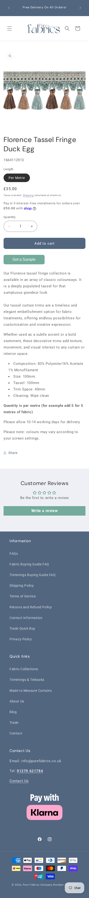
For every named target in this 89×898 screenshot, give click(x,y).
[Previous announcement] (9, 8)
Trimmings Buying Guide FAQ (32, 575)
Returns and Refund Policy (30, 607)
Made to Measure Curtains (30, 690)
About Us (16, 701)
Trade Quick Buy (22, 628)
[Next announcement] (80, 8)
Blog (13, 712)
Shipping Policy (21, 585)
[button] (9, 28)
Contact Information (25, 618)
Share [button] (13, 453)
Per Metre (17, 178)
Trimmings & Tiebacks (26, 680)
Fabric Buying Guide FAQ (29, 564)
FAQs (13, 553)
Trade (14, 722)
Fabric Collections (23, 669)
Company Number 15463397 (58, 884)
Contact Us (19, 781)
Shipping (28, 195)
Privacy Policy (20, 639)
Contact (15, 733)
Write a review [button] (44, 511)
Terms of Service (22, 596)
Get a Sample (24, 259)
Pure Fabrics (31, 884)
